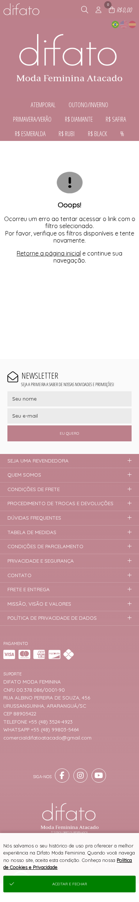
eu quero (69, 433)
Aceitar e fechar (69, 884)
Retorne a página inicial (49, 253)
